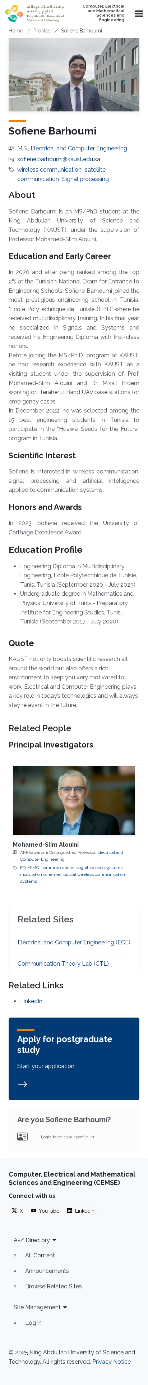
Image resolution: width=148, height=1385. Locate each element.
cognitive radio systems (99, 867)
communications (58, 867)
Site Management (37, 1307)
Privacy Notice (111, 1361)
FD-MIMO (29, 867)
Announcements (47, 1270)
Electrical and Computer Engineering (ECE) (74, 942)
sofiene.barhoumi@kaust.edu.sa (58, 159)
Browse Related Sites (53, 1286)
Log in (33, 1322)
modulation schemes (40, 874)
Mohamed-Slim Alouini (46, 844)
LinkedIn (31, 1001)
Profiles (42, 31)
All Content (40, 1255)
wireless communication (49, 169)
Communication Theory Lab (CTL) (63, 963)
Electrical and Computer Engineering (79, 148)
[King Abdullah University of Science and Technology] (34, 13)
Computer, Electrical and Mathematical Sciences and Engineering (103, 13)
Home (16, 31)
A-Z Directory (32, 1240)
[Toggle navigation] (138, 13)
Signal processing (85, 179)
